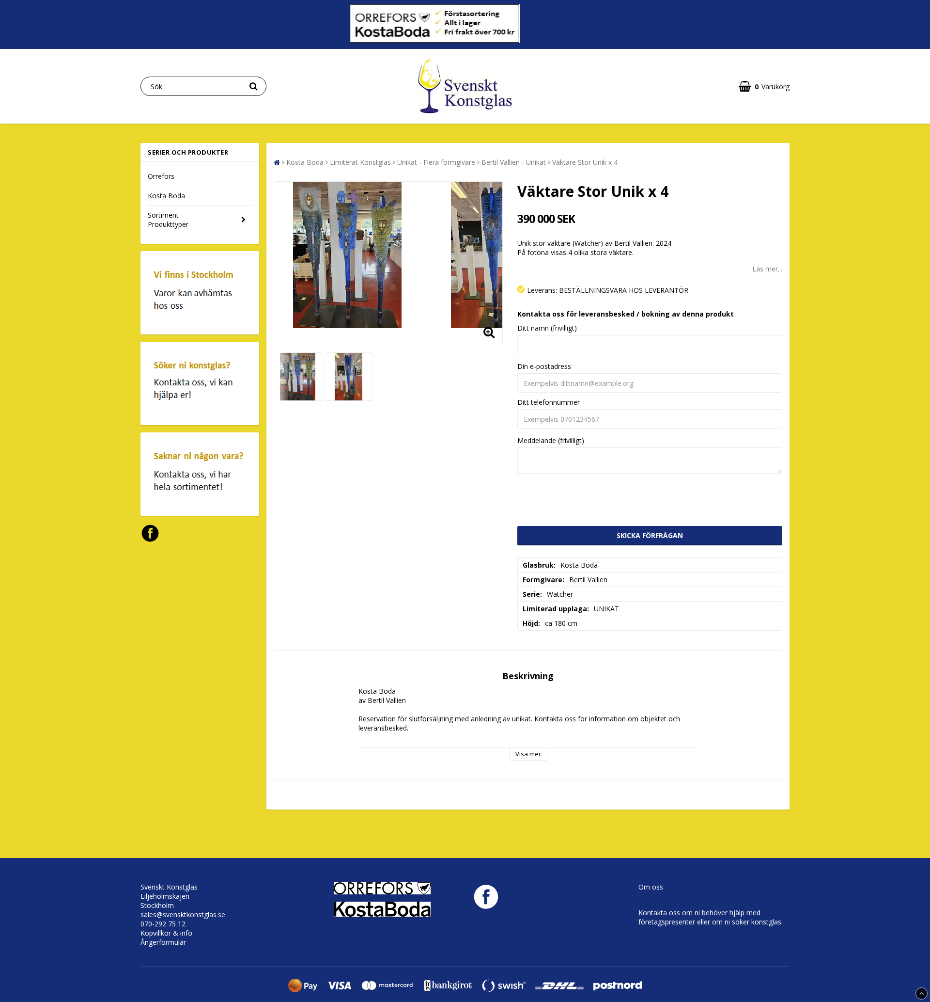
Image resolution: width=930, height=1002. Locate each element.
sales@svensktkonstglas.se (182, 914)
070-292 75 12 (163, 923)
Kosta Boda (166, 195)
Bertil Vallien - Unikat (513, 162)
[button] (764, 86)
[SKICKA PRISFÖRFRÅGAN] (650, 535)
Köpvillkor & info (166, 933)
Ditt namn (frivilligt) (547, 328)
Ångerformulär (163, 942)
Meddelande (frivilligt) (550, 440)
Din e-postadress (544, 366)
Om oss (650, 886)
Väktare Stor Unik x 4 (585, 162)
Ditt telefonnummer (548, 402)
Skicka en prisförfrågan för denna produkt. (625, 313)
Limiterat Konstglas (360, 162)
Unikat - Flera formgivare (436, 162)
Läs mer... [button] (767, 268)
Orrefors (161, 176)
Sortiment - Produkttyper (168, 219)
